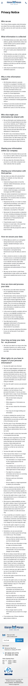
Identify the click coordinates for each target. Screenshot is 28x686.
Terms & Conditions (9, 682)
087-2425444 (8, 653)
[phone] (26, 2)
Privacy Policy (19, 681)
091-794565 (15, 655)
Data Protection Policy (18, 682)
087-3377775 (15, 653)
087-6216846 (8, 655)
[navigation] (2, 2)
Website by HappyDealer (14, 684)
